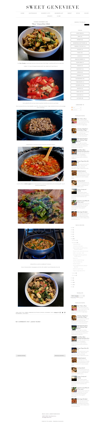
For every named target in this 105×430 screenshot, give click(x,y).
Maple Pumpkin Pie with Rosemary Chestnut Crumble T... (80, 248)
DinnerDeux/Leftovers (34, 312)
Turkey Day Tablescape (78, 246)
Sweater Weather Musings (78, 260)
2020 (72, 229)
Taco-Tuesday (23, 63)
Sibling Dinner (79, 59)
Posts (73, 107)
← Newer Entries (21, 355)
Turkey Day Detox (76, 244)
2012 (72, 284)
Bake (79, 36)
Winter (79, 88)
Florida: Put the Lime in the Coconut (80, 251)
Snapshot (79, 69)
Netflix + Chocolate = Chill (78, 253)
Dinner (26, 312)
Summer (79, 75)
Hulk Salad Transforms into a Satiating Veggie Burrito (82, 140)
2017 (72, 236)
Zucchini (79, 94)
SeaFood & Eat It (81, 181)
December (74, 240)
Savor (86, 13)
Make (78, 52)
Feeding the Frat (79, 46)
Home (22, 13)
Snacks (79, 65)
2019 (72, 232)
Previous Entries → (60, 355)
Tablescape (79, 81)
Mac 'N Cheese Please (82, 118)
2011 (72, 286)
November (74, 242)
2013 (72, 282)
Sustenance (33, 13)
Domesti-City (45, 13)
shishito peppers (28, 183)
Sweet (70, 13)
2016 (72, 238)
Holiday (79, 49)
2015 (72, 278)
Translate (81, 297)
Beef (20, 312)
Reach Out (75, 258)
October (74, 273)
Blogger (61, 421)
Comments (74, 109)
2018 (72, 234)
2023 (72, 227)
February (74, 275)
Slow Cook (79, 62)
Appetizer (79, 33)
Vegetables (25, 313)
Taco (52, 312)
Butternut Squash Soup (78, 268)
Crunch (49, 16)
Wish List (79, 91)
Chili (23, 312)
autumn (79, 98)
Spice (78, 13)
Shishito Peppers (76, 263)
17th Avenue (49, 421)
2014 (72, 280)
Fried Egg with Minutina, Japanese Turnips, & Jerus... (80, 255)
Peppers (42, 312)
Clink (59, 16)
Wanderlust (59, 13)
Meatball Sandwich (81, 171)
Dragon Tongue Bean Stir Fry (79, 270)
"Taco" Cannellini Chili (77, 262)
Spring (79, 72)
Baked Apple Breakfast (82, 212)
